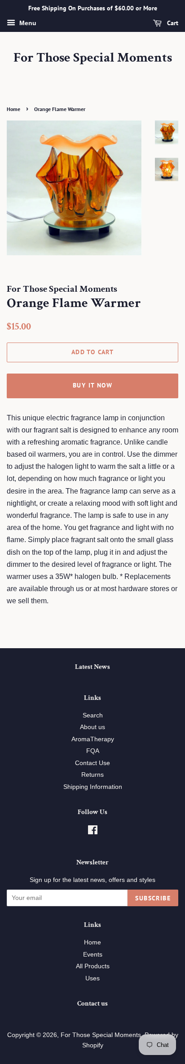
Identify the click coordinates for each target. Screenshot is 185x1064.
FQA (92, 751)
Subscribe (153, 898)
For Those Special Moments (92, 58)
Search (93, 715)
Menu (27, 23)
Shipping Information (92, 787)
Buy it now (92, 385)
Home (13, 109)
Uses (92, 978)
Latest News (92, 667)
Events (92, 954)
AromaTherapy (92, 739)
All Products (93, 966)
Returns (92, 774)
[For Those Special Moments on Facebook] (93, 831)
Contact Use (92, 763)
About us (92, 727)
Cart (171, 23)
